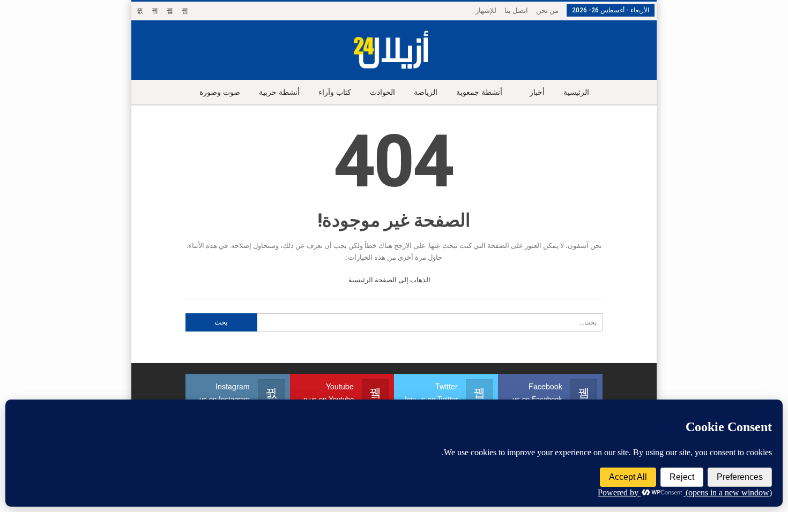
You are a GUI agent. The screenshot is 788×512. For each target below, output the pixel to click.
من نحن (547, 10)
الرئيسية (576, 92)
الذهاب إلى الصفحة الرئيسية (390, 280)
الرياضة (425, 92)
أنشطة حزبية (279, 92)
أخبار (537, 92)
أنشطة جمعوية (479, 92)
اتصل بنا (516, 10)
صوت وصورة (219, 92)
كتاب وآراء (334, 92)
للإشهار (485, 10)
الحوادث (382, 92)
